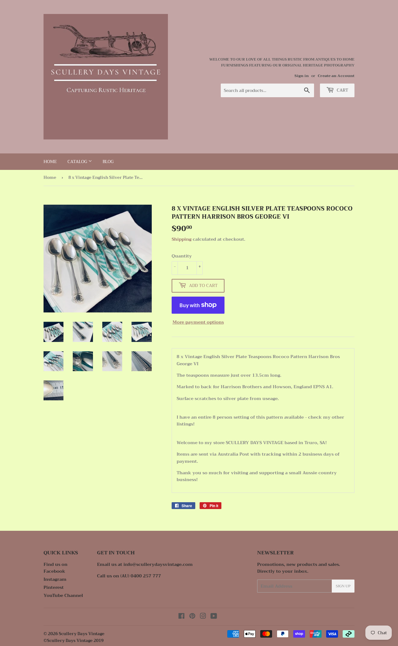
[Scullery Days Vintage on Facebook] (181, 617)
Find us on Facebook (55, 568)
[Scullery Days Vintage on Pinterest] (192, 617)
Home (50, 161)
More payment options (198, 322)
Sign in (301, 76)
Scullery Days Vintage (81, 633)
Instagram (55, 579)
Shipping (182, 239)
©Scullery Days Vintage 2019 (74, 640)
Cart (342, 90)
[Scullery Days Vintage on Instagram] (203, 617)
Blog (108, 161)
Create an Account (336, 76)
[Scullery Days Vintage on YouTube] (214, 617)
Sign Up (343, 586)
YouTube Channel (63, 595)
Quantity (182, 255)
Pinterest (54, 587)
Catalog (77, 161)
